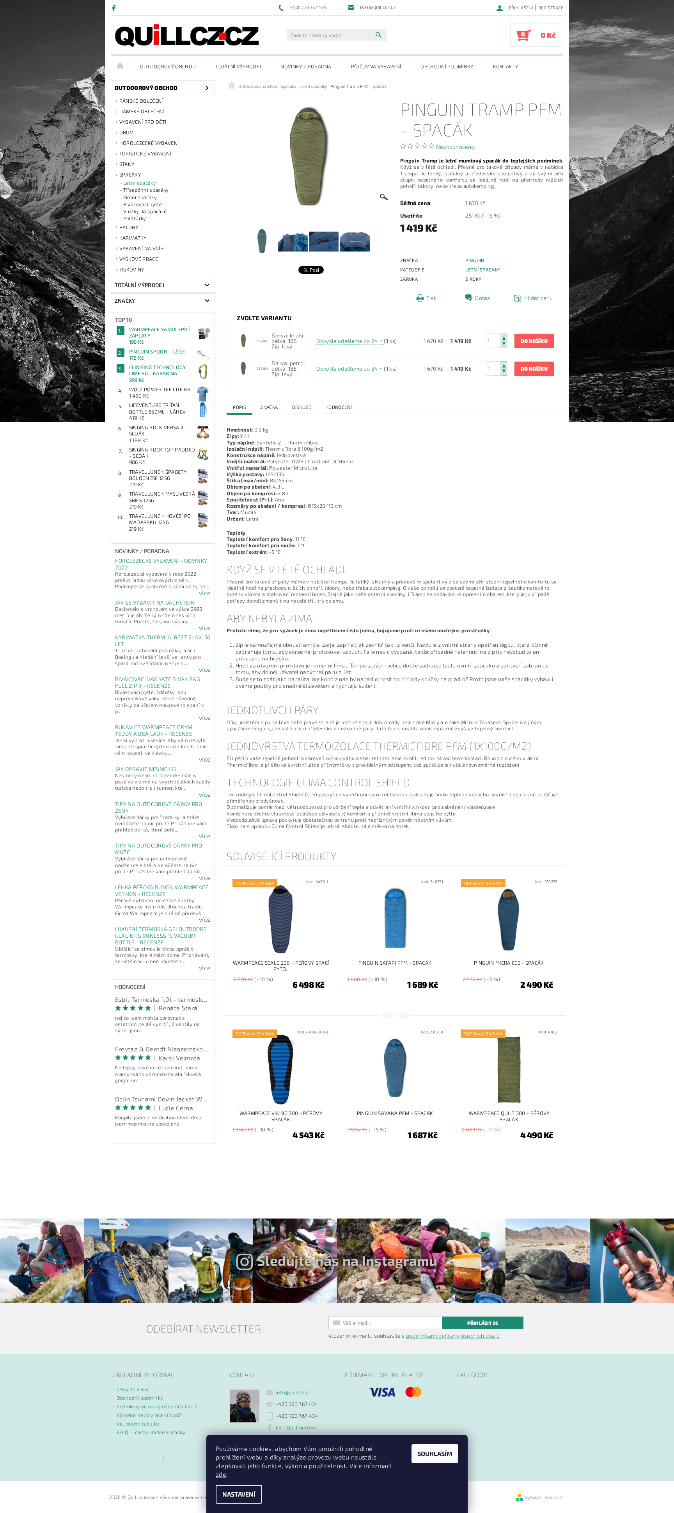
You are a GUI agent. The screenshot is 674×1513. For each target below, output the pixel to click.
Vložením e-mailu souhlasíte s (414, 1335)
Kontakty (505, 66)
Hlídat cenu (538, 297)
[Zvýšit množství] (503, 337)
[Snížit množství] (503, 344)
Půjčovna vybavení (376, 66)
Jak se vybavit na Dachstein (155, 602)
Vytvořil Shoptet (543, 1497)
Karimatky (133, 238)
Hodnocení (338, 407)
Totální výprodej (238, 66)
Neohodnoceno (455, 146)
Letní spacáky (139, 183)
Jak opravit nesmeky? (146, 768)
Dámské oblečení (141, 111)
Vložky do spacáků (145, 211)
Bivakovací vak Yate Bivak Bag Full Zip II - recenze (157, 682)
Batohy (128, 227)
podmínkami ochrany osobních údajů (453, 1335)
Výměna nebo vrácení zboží (149, 1415)
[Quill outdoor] (187, 35)
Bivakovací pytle (142, 204)
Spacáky (130, 174)
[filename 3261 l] (243, 340)
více (205, 593)
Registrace (550, 7)
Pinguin (474, 260)
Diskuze (301, 407)
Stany (127, 164)
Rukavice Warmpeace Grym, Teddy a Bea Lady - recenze (154, 730)
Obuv (126, 132)
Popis (239, 407)
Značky (125, 300)
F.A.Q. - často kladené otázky (151, 1432)
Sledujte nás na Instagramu (347, 1260)
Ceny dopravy (133, 1389)
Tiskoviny (131, 269)
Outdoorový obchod (168, 66)
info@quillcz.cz (293, 1392)
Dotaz (482, 297)
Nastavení (238, 1494)
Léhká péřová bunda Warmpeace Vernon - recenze (162, 890)
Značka (269, 407)
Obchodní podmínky (446, 66)
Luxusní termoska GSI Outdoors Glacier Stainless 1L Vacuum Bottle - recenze (161, 936)
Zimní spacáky (140, 197)
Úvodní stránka (120, 66)
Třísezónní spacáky (146, 190)
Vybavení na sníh (141, 248)
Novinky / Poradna (305, 66)
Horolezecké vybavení (149, 143)
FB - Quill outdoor (297, 1427)
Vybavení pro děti (142, 122)
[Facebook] (115, 7)
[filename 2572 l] (243, 367)
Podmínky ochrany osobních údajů (157, 1406)
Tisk (431, 297)
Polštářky (134, 218)
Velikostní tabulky (138, 1423)
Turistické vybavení (145, 153)
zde (221, 1474)
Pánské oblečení (141, 101)
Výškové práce (138, 259)
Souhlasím (434, 1453)
